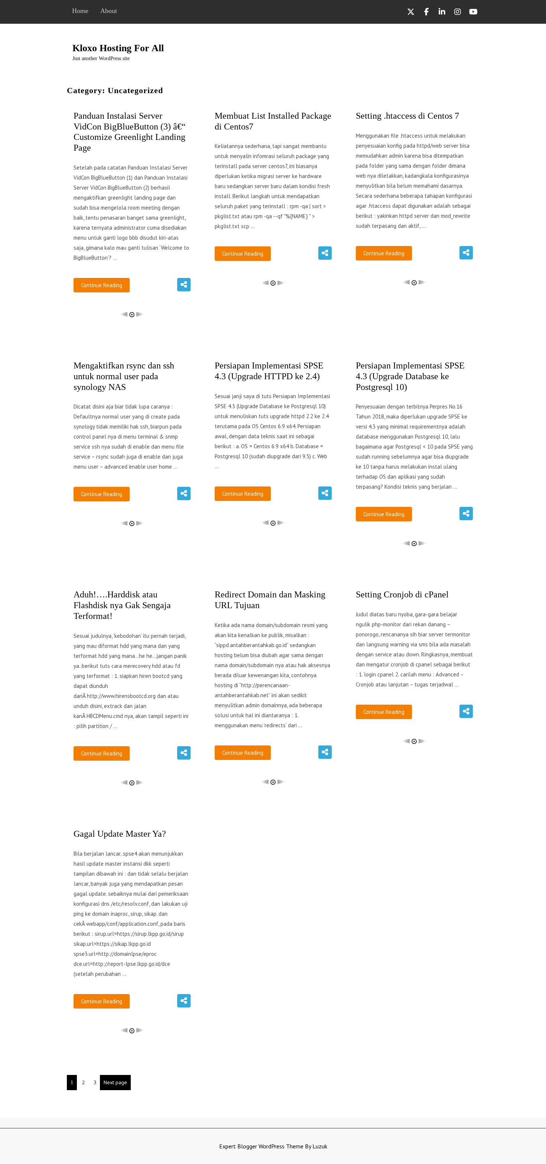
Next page (115, 1082)
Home (80, 10)
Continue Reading (101, 285)
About (108, 10)
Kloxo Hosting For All (118, 48)
